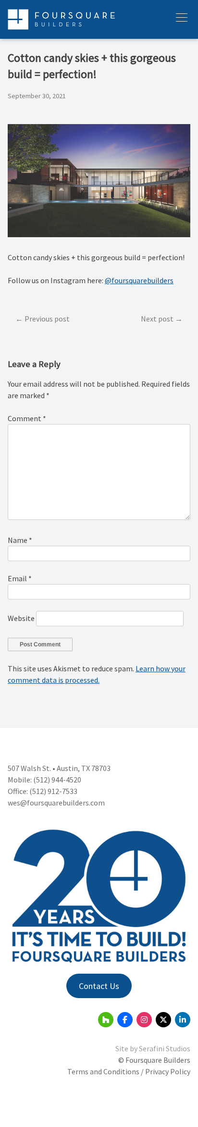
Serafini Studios (164, 1048)
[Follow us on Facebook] (125, 1019)
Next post (157, 318)
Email (20, 578)
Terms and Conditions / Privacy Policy (128, 1071)
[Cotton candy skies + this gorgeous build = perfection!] (99, 234)
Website (21, 618)
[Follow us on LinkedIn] (182, 1019)
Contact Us (99, 985)
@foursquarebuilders (139, 280)
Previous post (47, 318)
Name (20, 540)
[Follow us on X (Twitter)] (163, 1019)
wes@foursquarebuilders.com (56, 802)
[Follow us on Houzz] (105, 1019)
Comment (27, 418)
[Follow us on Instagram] (144, 1019)
